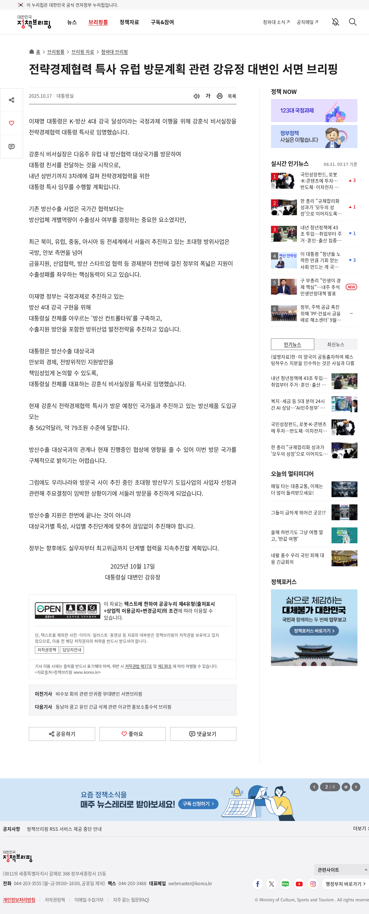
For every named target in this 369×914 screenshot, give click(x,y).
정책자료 (129, 22)
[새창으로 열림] (219, 96)
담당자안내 (72, 649)
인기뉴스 (292, 344)
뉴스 (72, 22)
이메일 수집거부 (88, 899)
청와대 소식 (274, 22)
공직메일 (305, 22)
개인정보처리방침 (19, 899)
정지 (346, 787)
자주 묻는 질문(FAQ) (131, 899)
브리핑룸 (98, 22)
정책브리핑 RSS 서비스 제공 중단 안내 (64, 829)
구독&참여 (162, 22)
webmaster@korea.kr (190, 883)
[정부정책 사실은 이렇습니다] (314, 136)
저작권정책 (46, 649)
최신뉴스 (335, 344)
